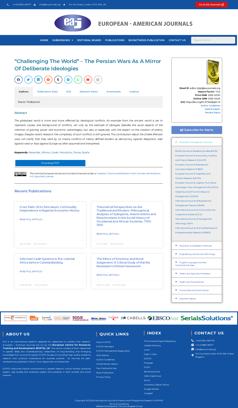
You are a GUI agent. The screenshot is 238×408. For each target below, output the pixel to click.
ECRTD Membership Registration (113, 351)
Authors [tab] (24, 91)
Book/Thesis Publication (146, 40)
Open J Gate (150, 354)
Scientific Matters (187, 298)
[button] (18, 80)
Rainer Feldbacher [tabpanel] (29, 102)
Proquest (148, 363)
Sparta (85, 152)
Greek (54, 152)
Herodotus (65, 152)
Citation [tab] (134, 91)
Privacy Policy (103, 377)
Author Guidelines (210, 105)
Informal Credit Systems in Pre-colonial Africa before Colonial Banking (47, 260)
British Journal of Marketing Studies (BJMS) (196, 151)
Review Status (212, 112)
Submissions (61, 40)
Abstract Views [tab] (89, 91)
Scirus (147, 380)
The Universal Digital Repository (160, 341)
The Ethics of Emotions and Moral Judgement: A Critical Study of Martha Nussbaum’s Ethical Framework (123, 262)
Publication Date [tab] (47, 91)
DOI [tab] (68, 91)
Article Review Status (107, 364)
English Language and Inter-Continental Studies (191, 263)
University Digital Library (156, 384)
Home (44, 40)
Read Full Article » (31, 219)
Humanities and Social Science (194, 290)
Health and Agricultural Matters (194, 273)
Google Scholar (151, 389)
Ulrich (147, 349)
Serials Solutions (152, 371)
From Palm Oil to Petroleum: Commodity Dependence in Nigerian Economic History (49, 208)
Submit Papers (212, 109)
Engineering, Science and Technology (197, 254)
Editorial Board (89, 40)
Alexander (34, 152)
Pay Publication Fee (106, 368)
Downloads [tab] (114, 91)
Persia (77, 152)
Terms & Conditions (119, 404)
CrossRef (148, 393)
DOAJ (147, 367)
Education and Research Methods (195, 245)
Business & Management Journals (195, 142)
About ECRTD (103, 342)
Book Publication (105, 372)
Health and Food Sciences (191, 282)
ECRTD (147, 358)
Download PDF (50, 163)
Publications (114, 40)
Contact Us (177, 40)
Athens (45, 152)
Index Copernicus (152, 376)
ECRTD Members (105, 346)
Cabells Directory (152, 345)
